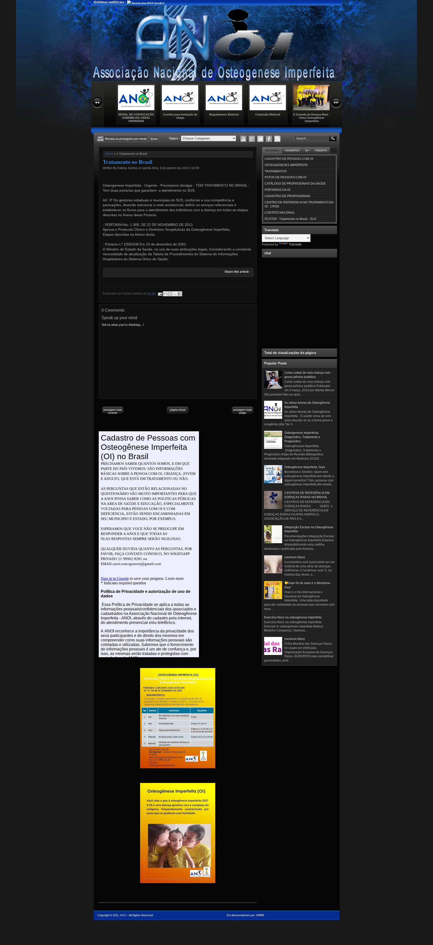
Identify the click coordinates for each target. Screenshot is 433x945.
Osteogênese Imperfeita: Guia (304, 467)
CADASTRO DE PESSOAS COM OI (289, 159)
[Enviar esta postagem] (159, 293)
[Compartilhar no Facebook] (179, 293)
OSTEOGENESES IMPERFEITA (286, 165)
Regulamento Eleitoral (224, 114)
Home (109, 154)
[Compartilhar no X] (174, 293)
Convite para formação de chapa (180, 116)
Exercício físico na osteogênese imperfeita (292, 617)
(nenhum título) (294, 557)
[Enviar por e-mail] (165, 293)
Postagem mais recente (112, 411)
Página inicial (177, 409)
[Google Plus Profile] (252, 139)
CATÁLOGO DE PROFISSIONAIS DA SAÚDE (295, 183)
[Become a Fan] (269, 139)
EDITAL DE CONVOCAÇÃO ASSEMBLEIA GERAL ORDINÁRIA (136, 117)
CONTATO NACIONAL (280, 212)
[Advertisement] (299, 699)
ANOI (123, 915)
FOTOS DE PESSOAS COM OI (285, 177)
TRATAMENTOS (276, 171)
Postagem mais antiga (242, 411)
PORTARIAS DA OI (277, 190)
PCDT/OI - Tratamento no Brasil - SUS (290, 219)
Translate (295, 244)
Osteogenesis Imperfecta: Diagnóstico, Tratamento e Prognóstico (302, 437)
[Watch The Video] (243, 139)
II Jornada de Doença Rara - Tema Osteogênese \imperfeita (311, 117)
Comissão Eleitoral (267, 114)
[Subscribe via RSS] (277, 139)
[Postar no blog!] (170, 293)
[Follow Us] (260, 139)
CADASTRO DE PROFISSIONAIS (287, 196)
